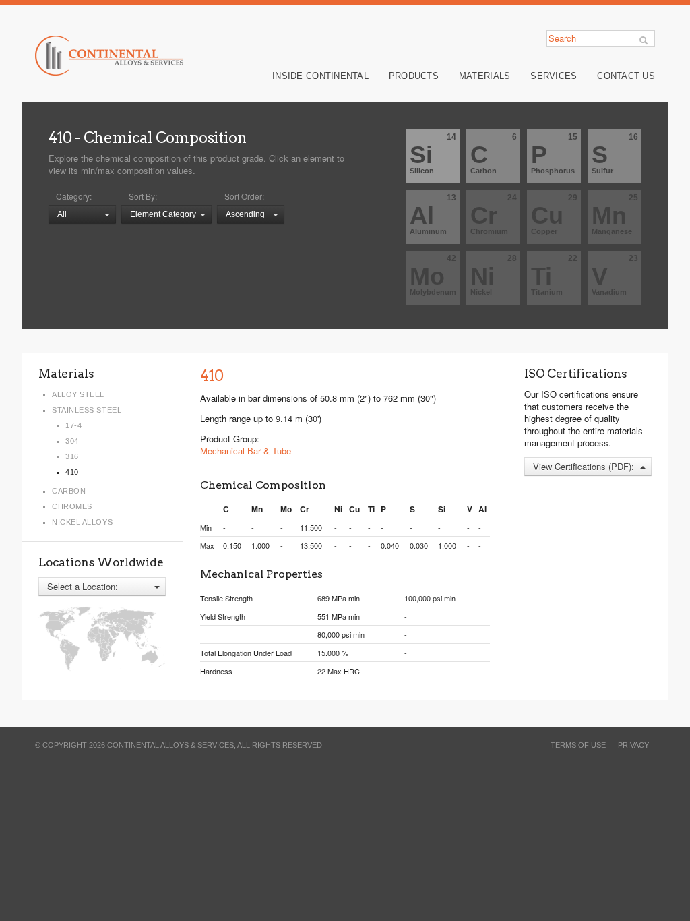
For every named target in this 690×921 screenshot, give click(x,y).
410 (60, 137)
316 (72, 456)
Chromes (72, 506)
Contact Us (626, 76)
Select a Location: (82, 586)
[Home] (109, 56)
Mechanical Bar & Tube (245, 450)
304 (72, 441)
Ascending (245, 214)
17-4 (73, 425)
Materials (484, 76)
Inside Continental (320, 76)
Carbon (69, 491)
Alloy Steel (78, 394)
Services (553, 76)
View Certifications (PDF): (583, 466)
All (62, 214)
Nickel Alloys (82, 522)
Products (414, 76)
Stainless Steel (86, 410)
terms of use (578, 745)
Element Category (163, 214)
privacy (633, 745)
